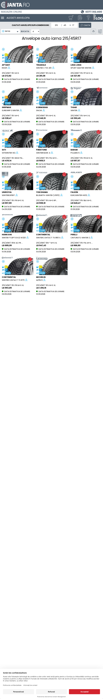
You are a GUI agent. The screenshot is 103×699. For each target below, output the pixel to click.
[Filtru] (99, 31)
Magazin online (11, 12)
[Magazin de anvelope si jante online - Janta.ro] (51, 5)
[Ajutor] (88, 18)
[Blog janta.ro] (98, 18)
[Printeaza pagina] (93, 31)
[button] (79, 18)
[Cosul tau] (71, 18)
